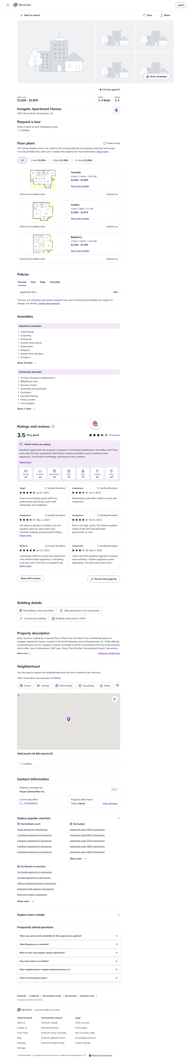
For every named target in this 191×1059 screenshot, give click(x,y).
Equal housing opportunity (101, 1055)
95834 (57, 678)
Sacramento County (52, 996)
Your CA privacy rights (85, 1033)
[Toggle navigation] (7, 5)
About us (21, 1022)
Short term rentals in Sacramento (32, 894)
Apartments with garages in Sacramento (35, 889)
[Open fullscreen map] (114, 699)
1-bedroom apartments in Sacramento (34, 835)
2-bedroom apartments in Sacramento (34, 841)
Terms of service (82, 1022)
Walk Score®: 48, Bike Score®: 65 (35, 753)
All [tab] (22, 160)
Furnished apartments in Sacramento (33, 878)
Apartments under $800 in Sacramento (87, 846)
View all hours (110, 803)
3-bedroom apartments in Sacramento (34, 846)
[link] (181, 5)
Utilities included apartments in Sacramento (36, 883)
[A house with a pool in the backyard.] (115, 36)
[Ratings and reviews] (53, 426)
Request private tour (109, 653)
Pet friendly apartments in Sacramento (34, 872)
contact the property (49, 303)
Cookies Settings (82, 1043)
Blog (19, 1038)
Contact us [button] (112, 194)
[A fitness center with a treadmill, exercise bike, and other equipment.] (154, 36)
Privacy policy (81, 1028)
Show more (25, 462)
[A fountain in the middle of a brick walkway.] (115, 67)
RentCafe (21, 996)
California (34, 996)
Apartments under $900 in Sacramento (87, 852)
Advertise (21, 1043)
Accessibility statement (85, 1038)
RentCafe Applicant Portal (53, 1038)
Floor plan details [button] (80, 186)
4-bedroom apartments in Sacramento (34, 852)
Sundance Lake (87, 996)
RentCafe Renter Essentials (53, 1033)
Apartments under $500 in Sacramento (87, 829)
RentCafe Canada (49, 1022)
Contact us (22, 1028)
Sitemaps (21, 1048)
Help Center (22, 1033)
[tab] (38, 160)
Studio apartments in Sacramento (32, 829)
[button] (56, 51)
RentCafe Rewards (50, 1028)
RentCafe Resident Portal (52, 1043)
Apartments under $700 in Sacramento (87, 841)
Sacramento (70, 996)
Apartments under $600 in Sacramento (87, 835)
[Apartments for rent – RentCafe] (22, 5)
